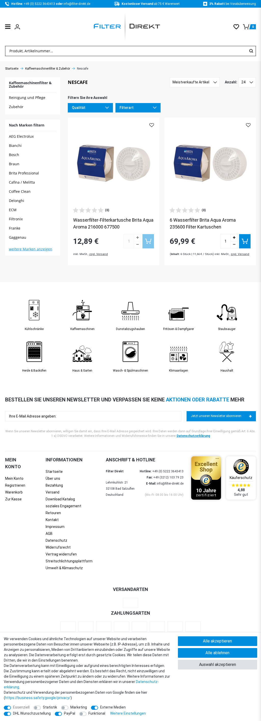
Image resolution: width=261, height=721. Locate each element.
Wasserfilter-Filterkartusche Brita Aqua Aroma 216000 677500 (113, 223)
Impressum (55, 527)
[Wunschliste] (238, 26)
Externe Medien (113, 707)
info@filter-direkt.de (76, 4)
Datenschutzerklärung (193, 436)
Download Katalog (60, 499)
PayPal (69, 713)
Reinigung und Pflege (27, 97)
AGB (49, 534)
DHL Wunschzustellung (32, 713)
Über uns (53, 478)
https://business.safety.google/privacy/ (38, 698)
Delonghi (16, 200)
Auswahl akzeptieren (217, 664)
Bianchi (15, 145)
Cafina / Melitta (22, 182)
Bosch (14, 154)
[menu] (7, 26)
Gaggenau (17, 237)
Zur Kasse (13, 499)
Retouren (53, 513)
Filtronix (16, 219)
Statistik (50, 707)
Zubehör (16, 106)
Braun (14, 163)
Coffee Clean (20, 191)
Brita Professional (24, 173)
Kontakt (52, 520)
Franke (14, 228)
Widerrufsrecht (58, 547)
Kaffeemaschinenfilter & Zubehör (47, 68)
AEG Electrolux (21, 136)
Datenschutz (56, 540)
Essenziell (21, 707)
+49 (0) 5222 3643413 (40, 4)
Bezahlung (54, 485)
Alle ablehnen (217, 652)
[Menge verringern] (137, 244)
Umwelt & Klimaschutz (64, 568)
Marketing (78, 707)
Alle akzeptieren (217, 641)
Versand (52, 492)
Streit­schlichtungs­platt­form (69, 561)
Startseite (11, 68)
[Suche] (251, 51)
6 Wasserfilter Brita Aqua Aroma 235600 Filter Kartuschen (203, 223)
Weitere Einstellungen (128, 713)
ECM (13, 209)
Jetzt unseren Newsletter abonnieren (216, 416)
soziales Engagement (63, 506)
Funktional (96, 713)
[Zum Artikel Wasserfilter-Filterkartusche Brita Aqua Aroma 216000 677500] (113, 163)
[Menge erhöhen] (137, 237)
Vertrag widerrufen (61, 554)
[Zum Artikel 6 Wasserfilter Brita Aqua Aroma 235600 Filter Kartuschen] (210, 163)
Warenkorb (14, 492)
